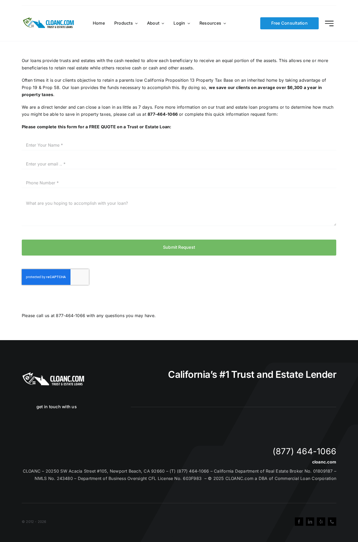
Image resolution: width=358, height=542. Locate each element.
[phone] (332, 521)
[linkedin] (310, 521)
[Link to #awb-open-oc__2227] (329, 23)
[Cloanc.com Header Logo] (49, 19)
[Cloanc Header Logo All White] (53, 373)
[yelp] (321, 521)
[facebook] (299, 521)
